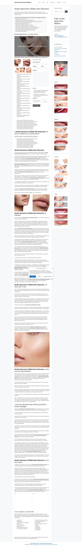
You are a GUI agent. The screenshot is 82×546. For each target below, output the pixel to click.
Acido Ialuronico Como (58, 207)
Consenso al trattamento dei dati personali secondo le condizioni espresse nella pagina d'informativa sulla (41, 91)
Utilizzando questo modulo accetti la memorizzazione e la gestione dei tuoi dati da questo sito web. (41, 95)
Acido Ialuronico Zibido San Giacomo (22, 23)
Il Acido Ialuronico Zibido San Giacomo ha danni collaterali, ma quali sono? (29, 21)
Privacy (35, 88)
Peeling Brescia (57, 150)
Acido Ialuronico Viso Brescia (59, 132)
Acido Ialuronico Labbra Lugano (60, 182)
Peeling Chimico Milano (58, 95)
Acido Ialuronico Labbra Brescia (60, 144)
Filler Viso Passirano (58, 47)
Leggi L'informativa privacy (34, 543)
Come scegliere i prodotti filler (21, 31)
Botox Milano (56, 113)
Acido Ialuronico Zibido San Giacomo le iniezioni (24, 25)
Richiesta (35, 70)
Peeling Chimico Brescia (58, 138)
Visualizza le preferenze (48, 276)
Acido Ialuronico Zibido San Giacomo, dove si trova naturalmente (27, 27)
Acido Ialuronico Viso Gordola (60, 55)
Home (40, 2)
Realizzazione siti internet (38, 544)
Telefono (35, 66)
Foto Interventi (52, 2)
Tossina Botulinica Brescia (59, 126)
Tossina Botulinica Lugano (59, 170)
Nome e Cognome (37, 62)
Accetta (32, 276)
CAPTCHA (35, 98)
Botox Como (56, 213)
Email (42, 66)
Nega (39, 276)
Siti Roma (55, 544)
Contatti (64, 2)
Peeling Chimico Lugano (58, 176)
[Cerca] (66, 11)
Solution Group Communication (48, 544)
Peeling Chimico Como (58, 201)
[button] (52, 268)
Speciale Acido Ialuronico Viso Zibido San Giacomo (25, 20)
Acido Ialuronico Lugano (58, 188)
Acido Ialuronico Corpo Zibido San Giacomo (23, 22)
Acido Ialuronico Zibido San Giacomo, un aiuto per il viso (26, 26)
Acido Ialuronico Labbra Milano (60, 89)
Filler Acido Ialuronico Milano (22, 2)
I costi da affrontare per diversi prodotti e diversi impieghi (26, 28)
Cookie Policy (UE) (43, 543)
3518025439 (60, 35)
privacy (44, 92)
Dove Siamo (59, 2)
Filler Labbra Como (58, 225)
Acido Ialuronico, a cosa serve (21, 18)
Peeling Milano (57, 101)
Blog (47, 2)
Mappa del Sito (49, 543)
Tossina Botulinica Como (59, 219)
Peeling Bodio (57, 54)
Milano (44, 2)
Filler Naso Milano (57, 107)
